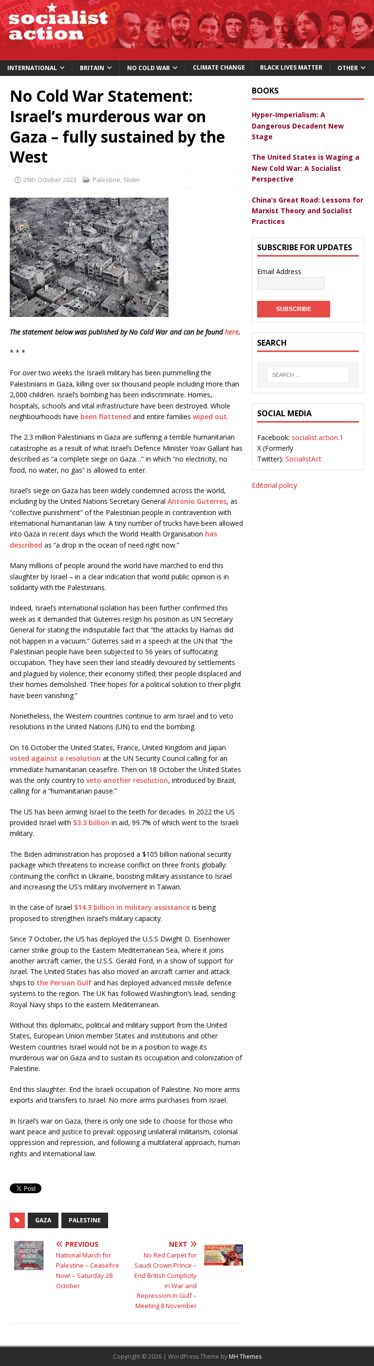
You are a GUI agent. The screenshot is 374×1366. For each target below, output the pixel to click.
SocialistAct (303, 458)
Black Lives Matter (291, 67)
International (32, 68)
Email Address (279, 271)
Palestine (106, 179)
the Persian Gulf (64, 982)
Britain (92, 68)
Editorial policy (274, 485)
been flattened (105, 416)
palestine (85, 1220)
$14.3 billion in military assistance (132, 907)
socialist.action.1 (317, 437)
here (232, 331)
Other (347, 68)
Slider (131, 179)
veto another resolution (127, 780)
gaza (43, 1220)
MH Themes (245, 1356)
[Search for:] (308, 375)
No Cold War (148, 68)
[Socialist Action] (187, 54)
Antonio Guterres (197, 501)
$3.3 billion (91, 822)
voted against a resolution (55, 758)
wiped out (210, 416)
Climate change (219, 67)
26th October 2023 (49, 179)
